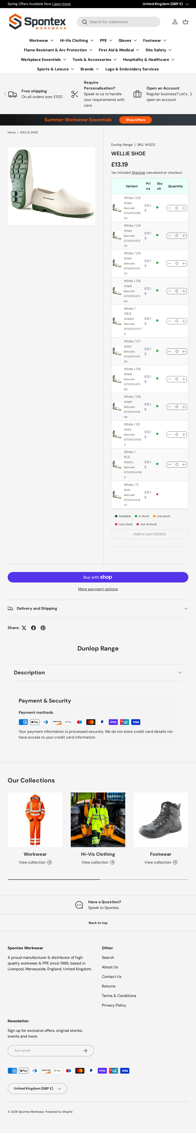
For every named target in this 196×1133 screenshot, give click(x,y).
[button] (185, 21)
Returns (108, 986)
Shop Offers (135, 120)
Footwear (160, 854)
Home (12, 132)
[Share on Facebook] (33, 628)
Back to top (98, 923)
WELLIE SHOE (29, 132)
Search (108, 957)
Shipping (138, 172)
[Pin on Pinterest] (43, 628)
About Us (110, 967)
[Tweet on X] (24, 628)
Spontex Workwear (31, 1112)
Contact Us (111, 976)
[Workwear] (35, 819)
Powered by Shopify (59, 1112)
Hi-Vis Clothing (98, 854)
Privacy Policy (114, 1005)
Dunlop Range (122, 144)
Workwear (35, 854)
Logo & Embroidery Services (132, 69)
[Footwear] (160, 819)
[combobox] (118, 22)
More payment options (98, 589)
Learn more (61, 4)
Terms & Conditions (119, 995)
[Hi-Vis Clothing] (98, 819)
